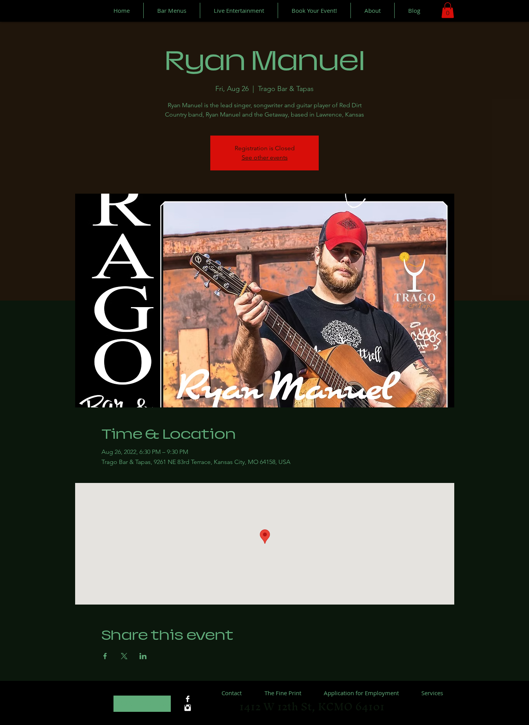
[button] (447, 10)
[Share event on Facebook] (105, 656)
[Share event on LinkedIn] (143, 656)
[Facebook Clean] (187, 699)
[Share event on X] (124, 656)
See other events (265, 157)
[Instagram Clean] (187, 707)
